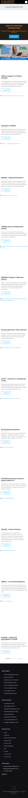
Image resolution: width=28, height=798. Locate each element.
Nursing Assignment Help (10, 693)
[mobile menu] (26, 2)
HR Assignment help (9, 703)
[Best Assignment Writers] (8, 2)
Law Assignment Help (9, 690)
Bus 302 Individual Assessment (10, 429)
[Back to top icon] (14, 788)
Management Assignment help (11, 709)
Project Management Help (10, 719)
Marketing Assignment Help (11, 711)
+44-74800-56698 (7, 771)
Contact (6, 751)
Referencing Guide (8, 746)
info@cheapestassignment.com (10, 768)
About (5, 732)
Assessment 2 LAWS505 (8, 126)
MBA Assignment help (9, 706)
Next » (21, 658)
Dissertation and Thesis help (11, 680)
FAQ (5, 748)
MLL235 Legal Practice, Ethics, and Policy (14, 330)
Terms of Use (7, 743)
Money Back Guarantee (10, 737)
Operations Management (10, 717)
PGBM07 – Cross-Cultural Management (13, 581)
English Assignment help (10, 682)
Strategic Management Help (11, 722)
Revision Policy (7, 740)
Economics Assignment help (11, 685)
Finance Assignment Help (10, 688)
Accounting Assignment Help (11, 674)
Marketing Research (9, 714)
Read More (6, 90)
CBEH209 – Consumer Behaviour (11, 529)
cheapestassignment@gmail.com (11, 766)
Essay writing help (8, 677)
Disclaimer (6, 735)
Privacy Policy (7, 754)
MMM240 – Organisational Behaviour (12, 177)
